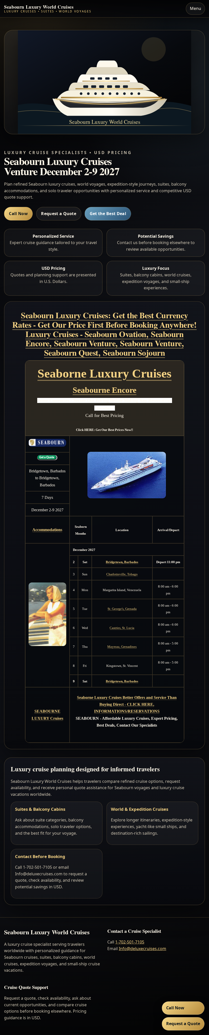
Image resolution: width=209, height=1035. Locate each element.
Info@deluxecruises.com (142, 948)
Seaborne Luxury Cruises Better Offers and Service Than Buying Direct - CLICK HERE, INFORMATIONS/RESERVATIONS (127, 704)
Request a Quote (58, 213)
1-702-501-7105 (129, 942)
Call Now (18, 213)
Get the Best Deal (108, 213)
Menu (195, 8)
